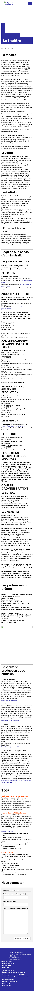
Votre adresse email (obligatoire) (14, 894)
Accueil (3, 48)
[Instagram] (6, 953)
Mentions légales (8, 979)
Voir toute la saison (8, 970)
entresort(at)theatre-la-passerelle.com (13, 426)
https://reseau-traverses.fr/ (9, 700)
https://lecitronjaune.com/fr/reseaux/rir (13, 747)
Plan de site (6, 983)
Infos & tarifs (6, 965)
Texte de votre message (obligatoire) (15, 908)
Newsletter (6, 967)
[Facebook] (4, 953)
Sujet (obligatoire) (9, 901)
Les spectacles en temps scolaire (13, 972)
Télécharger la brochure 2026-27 (13, 975)
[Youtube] (4, 956)
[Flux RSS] (6, 956)
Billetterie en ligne (8, 963)
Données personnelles (9, 981)
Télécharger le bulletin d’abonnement (15, 977)
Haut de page (6, 985)
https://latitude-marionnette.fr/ (10, 720)
